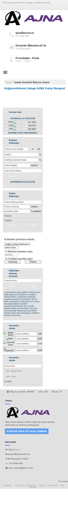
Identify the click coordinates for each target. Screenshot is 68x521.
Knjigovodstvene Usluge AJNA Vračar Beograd (34, 88)
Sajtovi (42, 485)
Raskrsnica (32, 485)
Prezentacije (52, 485)
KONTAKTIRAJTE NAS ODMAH (27, 431)
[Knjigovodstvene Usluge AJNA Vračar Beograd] (33, 19)
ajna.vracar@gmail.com (21, 467)
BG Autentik (63, 481)
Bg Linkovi (20, 485)
